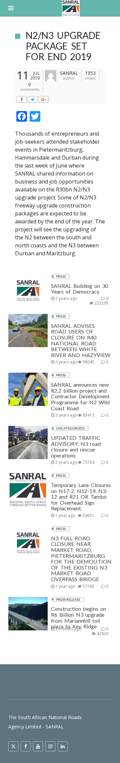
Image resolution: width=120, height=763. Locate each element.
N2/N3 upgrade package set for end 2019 (63, 46)
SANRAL (69, 73)
